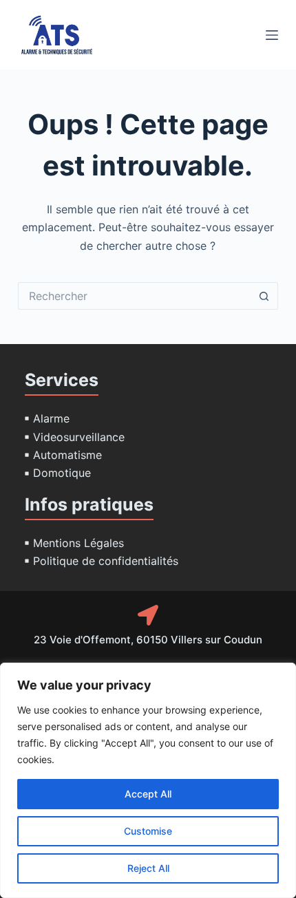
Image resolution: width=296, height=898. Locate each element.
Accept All (148, 794)
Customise (148, 831)
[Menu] (272, 35)
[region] (148, 780)
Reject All (148, 868)
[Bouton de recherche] (264, 296)
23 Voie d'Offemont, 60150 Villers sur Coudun (148, 639)
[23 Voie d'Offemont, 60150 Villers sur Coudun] (148, 615)
